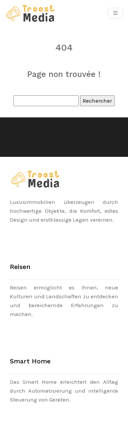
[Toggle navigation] (115, 13)
